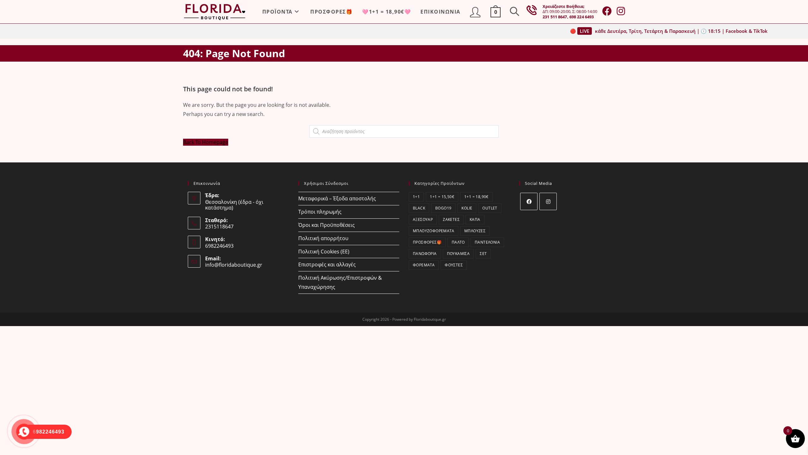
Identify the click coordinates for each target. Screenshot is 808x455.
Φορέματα (424, 265)
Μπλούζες (474, 231)
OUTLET (489, 208)
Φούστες (454, 265)
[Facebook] (529, 201)
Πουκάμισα (458, 253)
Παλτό (458, 242)
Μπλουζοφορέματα (433, 231)
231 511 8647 (555, 17)
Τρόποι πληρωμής (320, 211)
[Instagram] (548, 201)
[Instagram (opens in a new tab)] (620, 11)
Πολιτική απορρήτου (323, 238)
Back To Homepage (205, 142)
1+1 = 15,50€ (442, 196)
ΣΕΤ (483, 253)
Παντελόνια (487, 242)
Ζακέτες (451, 219)
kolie (466, 208)
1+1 (416, 196)
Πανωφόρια (425, 253)
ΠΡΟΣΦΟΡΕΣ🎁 (427, 242)
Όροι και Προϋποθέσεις (326, 224)
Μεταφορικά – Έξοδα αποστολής (337, 198)
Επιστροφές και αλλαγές (327, 264)
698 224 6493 (581, 17)
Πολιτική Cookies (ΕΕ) (323, 251)
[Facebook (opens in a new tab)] (607, 11)
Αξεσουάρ (423, 219)
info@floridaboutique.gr (233, 264)
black (419, 208)
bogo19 (443, 208)
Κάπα (475, 219)
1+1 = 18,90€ (476, 196)
